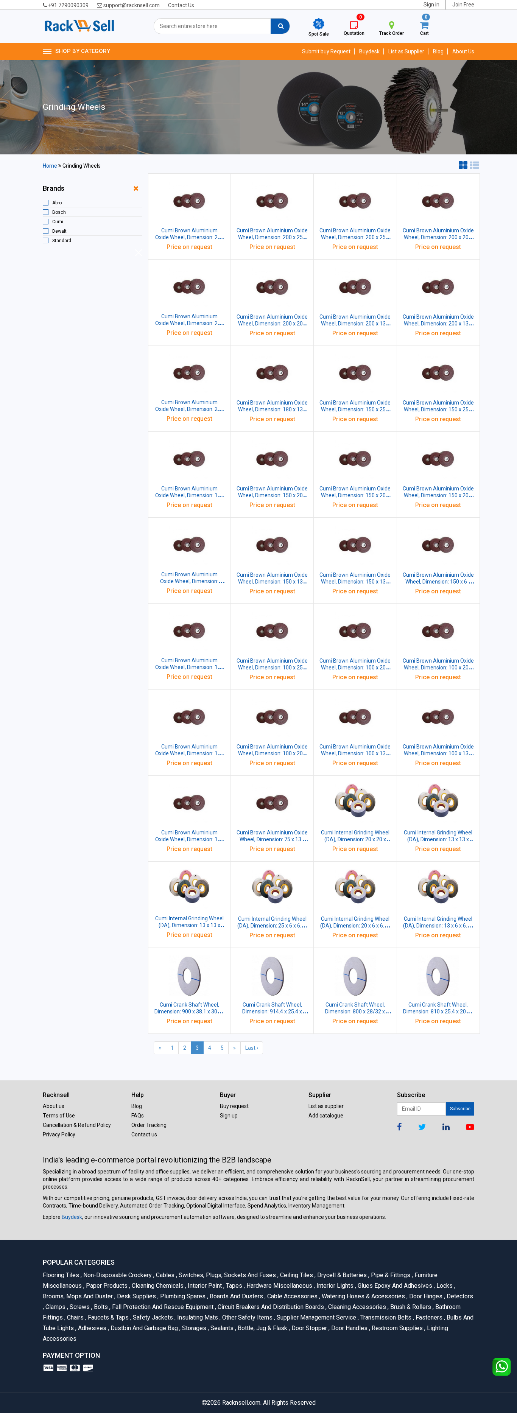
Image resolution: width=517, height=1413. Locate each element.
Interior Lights (334, 1285)
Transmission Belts (385, 1317)
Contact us (144, 1134)
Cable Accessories (292, 1296)
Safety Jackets (152, 1317)
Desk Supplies (135, 1296)
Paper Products (106, 1285)
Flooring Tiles (62, 1275)
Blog (438, 51)
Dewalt (59, 231)
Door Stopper (309, 1328)
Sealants (221, 1328)
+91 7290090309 (68, 5)
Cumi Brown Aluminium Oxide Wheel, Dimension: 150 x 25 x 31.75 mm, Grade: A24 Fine (355, 409)
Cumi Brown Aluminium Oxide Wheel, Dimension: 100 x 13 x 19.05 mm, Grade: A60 (355, 753)
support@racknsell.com (131, 5)
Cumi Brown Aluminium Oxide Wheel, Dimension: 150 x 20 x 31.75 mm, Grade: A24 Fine (272, 495)
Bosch (59, 212)
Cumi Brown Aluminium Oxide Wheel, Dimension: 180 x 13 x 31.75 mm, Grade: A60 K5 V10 (272, 409)
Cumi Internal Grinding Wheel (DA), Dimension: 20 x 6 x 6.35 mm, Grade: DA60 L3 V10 (355, 925)
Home (50, 166)
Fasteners (428, 1317)
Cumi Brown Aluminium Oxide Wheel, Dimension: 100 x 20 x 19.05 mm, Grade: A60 (355, 667)
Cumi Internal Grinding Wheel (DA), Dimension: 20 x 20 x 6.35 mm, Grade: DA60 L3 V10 (355, 839)
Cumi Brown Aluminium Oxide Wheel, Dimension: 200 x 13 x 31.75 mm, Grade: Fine (438, 323)
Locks (444, 1285)
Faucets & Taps (107, 1317)
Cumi (57, 221)
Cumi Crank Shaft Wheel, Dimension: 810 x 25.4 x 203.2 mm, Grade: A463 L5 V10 (438, 1011)
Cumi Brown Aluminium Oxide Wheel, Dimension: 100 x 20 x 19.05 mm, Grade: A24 (272, 753)
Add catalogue (325, 1116)
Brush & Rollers (410, 1306)
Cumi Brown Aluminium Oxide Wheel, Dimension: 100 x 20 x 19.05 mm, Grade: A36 (189, 753)
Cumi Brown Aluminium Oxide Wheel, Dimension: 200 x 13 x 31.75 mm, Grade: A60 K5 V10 (355, 323)
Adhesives (91, 1328)
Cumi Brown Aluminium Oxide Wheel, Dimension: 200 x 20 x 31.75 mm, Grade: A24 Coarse (272, 323)
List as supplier (326, 1106)
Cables (164, 1275)
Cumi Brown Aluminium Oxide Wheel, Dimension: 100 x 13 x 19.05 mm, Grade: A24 (189, 839)
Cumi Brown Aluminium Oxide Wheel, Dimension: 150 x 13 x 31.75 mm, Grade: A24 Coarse (355, 581)
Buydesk (369, 51)
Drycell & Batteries (341, 1275)
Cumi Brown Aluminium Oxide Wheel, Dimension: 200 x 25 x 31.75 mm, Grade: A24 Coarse (355, 237)
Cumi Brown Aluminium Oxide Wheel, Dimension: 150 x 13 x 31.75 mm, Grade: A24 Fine (272, 581)
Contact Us (181, 5)
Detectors (458, 1296)
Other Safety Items (247, 1317)
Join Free (463, 5)
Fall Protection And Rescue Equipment (162, 1306)
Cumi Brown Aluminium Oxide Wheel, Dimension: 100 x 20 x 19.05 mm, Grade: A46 (438, 667)
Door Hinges (425, 1296)
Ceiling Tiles (296, 1275)
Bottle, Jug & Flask (262, 1328)
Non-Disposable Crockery (117, 1275)
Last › (251, 1048)
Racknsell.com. (242, 1402)
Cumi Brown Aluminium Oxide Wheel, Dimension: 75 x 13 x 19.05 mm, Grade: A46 (272, 839)
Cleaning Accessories (356, 1306)
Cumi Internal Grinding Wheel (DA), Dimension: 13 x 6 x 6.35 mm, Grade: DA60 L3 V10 (438, 925)
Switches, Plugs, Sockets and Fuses (226, 1275)
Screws (79, 1306)
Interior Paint (204, 1285)
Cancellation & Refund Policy (77, 1125)
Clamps (55, 1306)
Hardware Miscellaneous (279, 1285)
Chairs (74, 1317)
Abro (57, 202)
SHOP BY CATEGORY (82, 51)
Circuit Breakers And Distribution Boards (270, 1306)
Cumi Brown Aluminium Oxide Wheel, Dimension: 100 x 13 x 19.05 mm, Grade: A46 (438, 753)
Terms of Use (59, 1116)
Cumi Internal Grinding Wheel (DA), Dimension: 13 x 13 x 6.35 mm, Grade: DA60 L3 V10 (189, 925)
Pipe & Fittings (390, 1275)
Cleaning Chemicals (157, 1285)
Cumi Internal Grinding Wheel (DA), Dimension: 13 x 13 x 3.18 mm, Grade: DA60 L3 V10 (438, 839)
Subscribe (460, 1108)
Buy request (234, 1106)
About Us (463, 51)
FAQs (137, 1116)
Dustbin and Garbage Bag (143, 1328)
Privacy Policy (59, 1134)
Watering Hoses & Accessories (362, 1296)
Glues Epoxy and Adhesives (394, 1285)
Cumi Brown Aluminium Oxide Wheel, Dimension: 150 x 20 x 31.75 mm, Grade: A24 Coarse (438, 495)
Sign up (229, 1116)
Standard (61, 240)
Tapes (233, 1285)
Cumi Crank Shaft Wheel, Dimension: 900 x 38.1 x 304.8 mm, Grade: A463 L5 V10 (189, 1011)
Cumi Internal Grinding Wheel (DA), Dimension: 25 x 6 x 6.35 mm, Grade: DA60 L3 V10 (272, 925)
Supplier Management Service (316, 1317)
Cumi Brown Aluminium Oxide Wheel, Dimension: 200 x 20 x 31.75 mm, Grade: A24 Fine (438, 237)
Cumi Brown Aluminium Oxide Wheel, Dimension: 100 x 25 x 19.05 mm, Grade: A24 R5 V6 (272, 667)
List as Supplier (406, 51)
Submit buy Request (326, 51)
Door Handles (349, 1328)
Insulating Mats (197, 1317)
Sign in (431, 5)
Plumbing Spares (182, 1296)
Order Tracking (149, 1125)
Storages (193, 1328)
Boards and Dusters (236, 1296)
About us (53, 1106)
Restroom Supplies (396, 1328)
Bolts (100, 1306)
